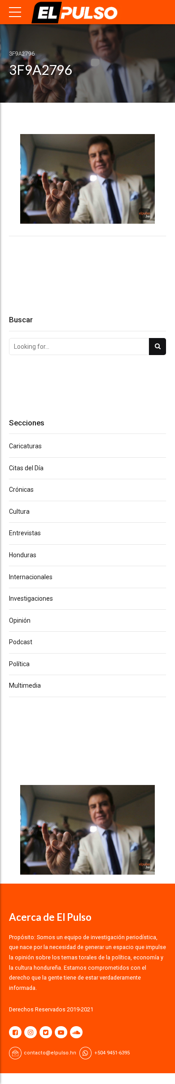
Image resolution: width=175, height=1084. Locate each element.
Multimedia (25, 685)
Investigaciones (31, 598)
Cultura (19, 511)
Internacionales (30, 577)
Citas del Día (26, 468)
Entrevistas (25, 533)
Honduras (22, 555)
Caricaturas (25, 446)
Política (19, 664)
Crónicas (21, 489)
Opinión (20, 620)
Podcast (20, 642)
